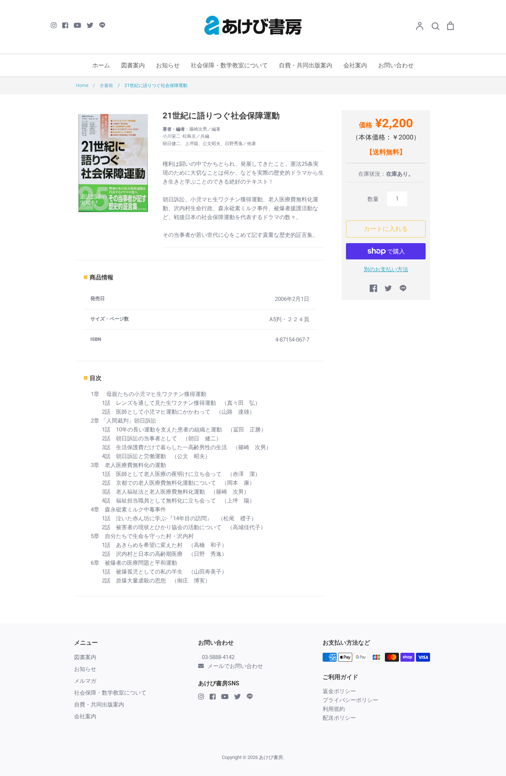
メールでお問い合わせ (235, 666)
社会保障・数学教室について (229, 65)
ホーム (101, 65)
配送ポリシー (339, 718)
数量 (373, 199)
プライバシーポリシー (350, 700)
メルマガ (85, 681)
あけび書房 (271, 757)
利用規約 (334, 709)
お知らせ (168, 65)
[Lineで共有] (403, 288)
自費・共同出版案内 (305, 65)
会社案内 (355, 65)
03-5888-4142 (218, 657)
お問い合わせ (396, 65)
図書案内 (133, 65)
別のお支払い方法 (386, 269)
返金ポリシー (339, 691)
